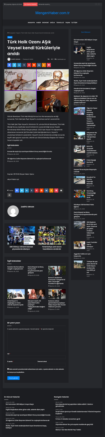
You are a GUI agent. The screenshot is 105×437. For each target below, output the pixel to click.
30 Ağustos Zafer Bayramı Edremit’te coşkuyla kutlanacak (29, 159)
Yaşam (67, 22)
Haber (38, 22)
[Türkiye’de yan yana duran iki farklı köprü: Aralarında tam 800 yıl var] (79, 264)
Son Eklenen (85, 32)
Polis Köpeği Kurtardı (91, 161)
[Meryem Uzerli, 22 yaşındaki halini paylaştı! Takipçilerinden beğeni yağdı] (36, 294)
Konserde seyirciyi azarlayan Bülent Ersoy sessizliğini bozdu (58, 4)
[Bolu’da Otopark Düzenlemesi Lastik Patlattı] (79, 149)
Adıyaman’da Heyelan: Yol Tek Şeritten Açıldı (92, 136)
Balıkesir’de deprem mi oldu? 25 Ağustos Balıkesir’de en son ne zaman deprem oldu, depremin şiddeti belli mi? (86, 99)
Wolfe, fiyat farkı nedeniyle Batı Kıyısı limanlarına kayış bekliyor (85, 82)
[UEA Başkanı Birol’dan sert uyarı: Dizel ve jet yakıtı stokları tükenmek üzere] (79, 225)
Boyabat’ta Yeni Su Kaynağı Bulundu (91, 180)
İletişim (74, 22)
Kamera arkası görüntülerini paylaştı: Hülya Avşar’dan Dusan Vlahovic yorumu (57, 304)
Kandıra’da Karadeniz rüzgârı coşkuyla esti (15, 268)
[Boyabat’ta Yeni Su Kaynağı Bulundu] (79, 180)
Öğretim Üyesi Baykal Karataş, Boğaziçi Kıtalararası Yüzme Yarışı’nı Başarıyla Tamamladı (92, 116)
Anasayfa (31, 22)
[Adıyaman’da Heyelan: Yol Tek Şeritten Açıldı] (79, 135)
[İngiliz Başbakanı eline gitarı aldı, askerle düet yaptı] (79, 50)
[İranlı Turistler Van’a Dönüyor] (79, 245)
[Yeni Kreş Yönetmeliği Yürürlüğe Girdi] (79, 194)
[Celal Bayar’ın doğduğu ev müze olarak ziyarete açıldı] (16, 294)
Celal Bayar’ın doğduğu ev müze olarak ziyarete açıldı (15, 303)
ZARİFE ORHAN (15, 59)
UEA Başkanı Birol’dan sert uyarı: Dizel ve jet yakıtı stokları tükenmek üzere (92, 228)
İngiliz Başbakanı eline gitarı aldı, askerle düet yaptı (91, 51)
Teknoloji (60, 22)
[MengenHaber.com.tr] (52, 12)
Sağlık (52, 22)
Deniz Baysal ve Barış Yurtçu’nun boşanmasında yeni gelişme (35, 270)
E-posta (10, 361)
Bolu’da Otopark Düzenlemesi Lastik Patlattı (92, 149)
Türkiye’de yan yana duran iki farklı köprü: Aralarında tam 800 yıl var (92, 267)
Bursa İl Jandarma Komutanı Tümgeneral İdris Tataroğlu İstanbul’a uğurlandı (56, 281)
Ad (8, 354)
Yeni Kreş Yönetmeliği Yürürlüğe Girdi (91, 194)
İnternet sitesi (42, 361)
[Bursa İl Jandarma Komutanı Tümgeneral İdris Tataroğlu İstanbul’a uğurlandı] (57, 271)
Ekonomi (45, 22)
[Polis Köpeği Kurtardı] (79, 163)
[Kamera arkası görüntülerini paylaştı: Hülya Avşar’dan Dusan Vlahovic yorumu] (57, 294)
